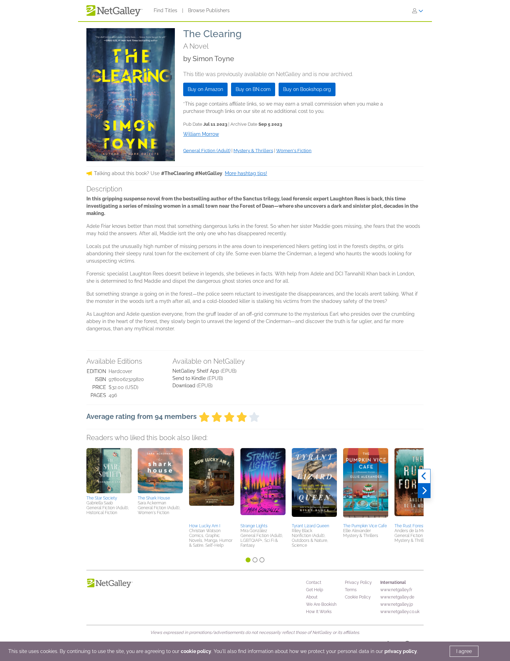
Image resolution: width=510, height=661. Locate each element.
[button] (108, 470)
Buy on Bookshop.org (307, 89)
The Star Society (101, 498)
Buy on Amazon (205, 89)
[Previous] (424, 476)
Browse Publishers (209, 10)
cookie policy (196, 651)
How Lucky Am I (204, 525)
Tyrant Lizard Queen (310, 525)
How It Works (319, 611)
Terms (351, 589)
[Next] (424, 491)
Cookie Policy (358, 597)
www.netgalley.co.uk (399, 611)
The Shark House (154, 498)
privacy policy (400, 651)
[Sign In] (418, 10)
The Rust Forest (409, 525)
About (311, 597)
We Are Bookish (321, 604)
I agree (464, 651)
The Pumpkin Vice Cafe (365, 525)
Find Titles (165, 10)
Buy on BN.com (253, 89)
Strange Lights (253, 525)
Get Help (314, 589)
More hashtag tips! (246, 173)
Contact (313, 582)
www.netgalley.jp (396, 604)
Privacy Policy (358, 582)
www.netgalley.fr (396, 589)
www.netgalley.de (397, 597)
